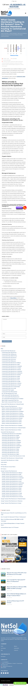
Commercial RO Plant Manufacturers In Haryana (11, 383)
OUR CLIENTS (4, 462)
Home (2, 646)
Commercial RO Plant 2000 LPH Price (9, 355)
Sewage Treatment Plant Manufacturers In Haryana (12, 496)
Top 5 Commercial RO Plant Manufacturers (10, 396)
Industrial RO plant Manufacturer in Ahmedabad (11, 433)
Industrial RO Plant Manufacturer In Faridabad (11, 440)
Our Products (3, 648)
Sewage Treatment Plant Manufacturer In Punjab (12, 493)
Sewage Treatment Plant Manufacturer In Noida (11, 489)
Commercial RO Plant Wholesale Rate (9, 391)
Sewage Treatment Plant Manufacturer (9, 471)
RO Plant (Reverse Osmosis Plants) (8, 466)
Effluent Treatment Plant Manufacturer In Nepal (12, 419)
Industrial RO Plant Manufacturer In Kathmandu (11, 445)
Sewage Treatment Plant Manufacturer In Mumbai (12, 486)
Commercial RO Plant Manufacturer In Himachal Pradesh (12, 404)
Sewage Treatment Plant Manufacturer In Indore (12, 479)
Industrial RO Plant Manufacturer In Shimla (9, 460)
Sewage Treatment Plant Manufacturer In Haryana (12, 476)
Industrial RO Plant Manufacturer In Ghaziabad (11, 442)
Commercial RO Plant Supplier (8, 390)
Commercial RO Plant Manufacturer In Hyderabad (12, 371)
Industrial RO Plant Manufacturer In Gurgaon (11, 443)
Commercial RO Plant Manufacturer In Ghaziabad (12, 366)
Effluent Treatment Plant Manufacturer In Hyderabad (13, 414)
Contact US (16, 650)
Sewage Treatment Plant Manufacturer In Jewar (11, 481)
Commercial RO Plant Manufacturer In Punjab (11, 381)
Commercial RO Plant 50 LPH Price (9, 359)
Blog (2, 650)
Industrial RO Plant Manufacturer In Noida (10, 450)
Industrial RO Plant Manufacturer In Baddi (10, 435)
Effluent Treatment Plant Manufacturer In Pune (11, 423)
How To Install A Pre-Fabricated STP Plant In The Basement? (13, 516)
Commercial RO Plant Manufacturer (8, 350)
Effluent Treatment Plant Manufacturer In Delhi (11, 409)
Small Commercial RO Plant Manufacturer (10, 395)
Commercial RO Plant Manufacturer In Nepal (11, 376)
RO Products (3, 468)
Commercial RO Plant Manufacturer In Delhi (11, 364)
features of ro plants (18, 63)
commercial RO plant (7, 60)
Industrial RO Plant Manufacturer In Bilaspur (11, 437)
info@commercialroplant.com (7, 666)
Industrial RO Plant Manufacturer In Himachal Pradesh (12, 458)
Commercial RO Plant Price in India (9, 388)
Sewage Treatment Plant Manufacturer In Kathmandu (13, 482)
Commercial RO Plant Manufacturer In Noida (11, 378)
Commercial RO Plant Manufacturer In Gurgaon (11, 367)
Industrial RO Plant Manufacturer (8, 432)
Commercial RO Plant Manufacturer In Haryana (11, 369)
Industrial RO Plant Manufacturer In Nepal (10, 449)
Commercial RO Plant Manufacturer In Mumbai (11, 374)
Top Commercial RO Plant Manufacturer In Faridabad (12, 398)
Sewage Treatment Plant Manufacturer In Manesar (12, 484)
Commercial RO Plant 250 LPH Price (9, 357)
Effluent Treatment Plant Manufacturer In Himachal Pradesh (13, 427)
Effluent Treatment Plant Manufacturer (9, 406)
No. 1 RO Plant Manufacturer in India (9, 393)
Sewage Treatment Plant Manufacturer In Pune (11, 491)
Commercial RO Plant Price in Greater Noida (11, 386)
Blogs (2, 348)
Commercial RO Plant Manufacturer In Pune (11, 379)
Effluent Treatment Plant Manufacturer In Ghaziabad (12, 411)
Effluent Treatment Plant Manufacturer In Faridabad (11, 425)
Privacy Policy (3, 464)
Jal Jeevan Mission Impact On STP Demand (9, 527)
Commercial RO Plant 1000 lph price (9, 354)
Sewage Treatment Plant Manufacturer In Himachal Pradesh (13, 498)
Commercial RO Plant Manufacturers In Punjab (11, 384)
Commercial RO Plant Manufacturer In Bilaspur (11, 362)
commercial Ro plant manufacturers (8, 63)
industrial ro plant (5, 64)
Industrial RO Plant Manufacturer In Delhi (10, 438)
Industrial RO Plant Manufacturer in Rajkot (10, 454)
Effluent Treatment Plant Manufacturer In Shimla (11, 429)
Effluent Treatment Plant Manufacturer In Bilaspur (12, 408)
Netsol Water (14, 58)
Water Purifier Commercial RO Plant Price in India (12, 401)
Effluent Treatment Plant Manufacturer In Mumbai (12, 418)
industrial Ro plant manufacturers (14, 64)
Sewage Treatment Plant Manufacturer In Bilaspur (12, 472)
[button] (20, 683)
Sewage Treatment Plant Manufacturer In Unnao (12, 494)
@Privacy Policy (3, 667)
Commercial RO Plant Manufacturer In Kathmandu (12, 372)
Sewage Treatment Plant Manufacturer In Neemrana (11, 500)
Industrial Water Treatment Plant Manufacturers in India (13, 455)
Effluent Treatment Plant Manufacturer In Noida (12, 421)
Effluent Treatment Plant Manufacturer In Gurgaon (12, 413)
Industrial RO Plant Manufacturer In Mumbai (11, 447)
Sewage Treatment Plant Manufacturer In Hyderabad (13, 477)
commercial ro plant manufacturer (17, 61)
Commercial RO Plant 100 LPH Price (9, 352)
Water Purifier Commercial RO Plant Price (10, 400)
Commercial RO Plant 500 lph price (9, 361)
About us (15, 646)
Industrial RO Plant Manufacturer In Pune (10, 452)
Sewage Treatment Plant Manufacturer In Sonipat (11, 503)
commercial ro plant (6, 61)
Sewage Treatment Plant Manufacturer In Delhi (11, 474)
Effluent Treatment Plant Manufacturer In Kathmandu (13, 416)
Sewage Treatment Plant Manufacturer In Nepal (11, 488)
